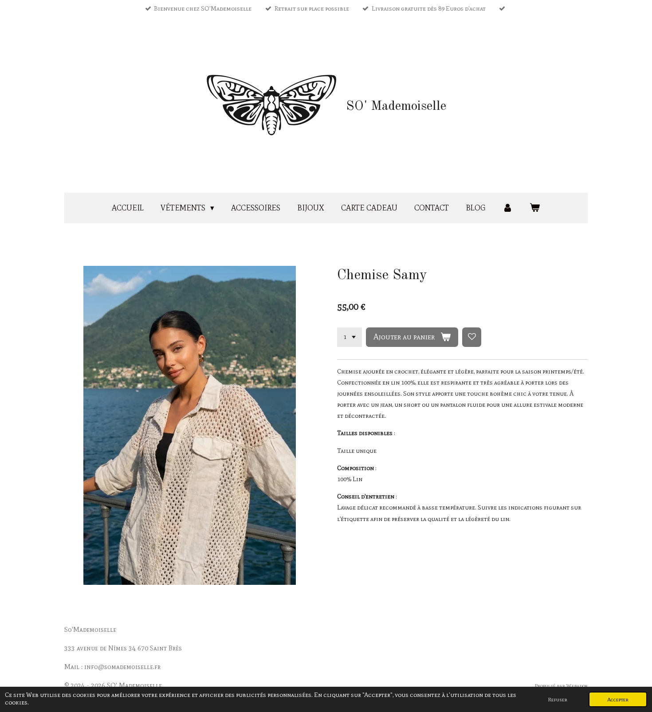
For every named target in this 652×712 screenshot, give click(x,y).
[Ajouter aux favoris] (472, 337)
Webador (577, 685)
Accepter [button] (617, 699)
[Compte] (507, 208)
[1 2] (349, 337)
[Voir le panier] (534, 208)
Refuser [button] (557, 699)
